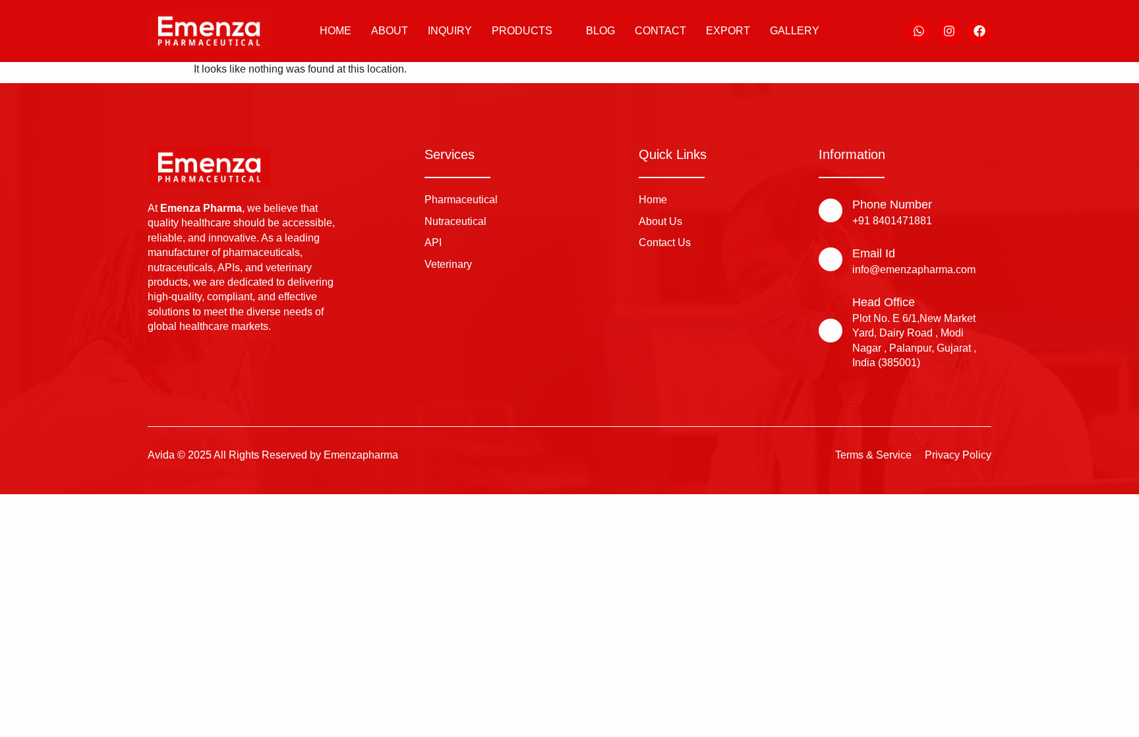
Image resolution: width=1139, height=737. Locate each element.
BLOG (600, 30)
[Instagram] (949, 31)
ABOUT (389, 30)
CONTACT (660, 30)
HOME (335, 30)
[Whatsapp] (919, 31)
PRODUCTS (522, 30)
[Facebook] (979, 31)
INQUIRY (450, 30)
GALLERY (794, 30)
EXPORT (728, 30)
